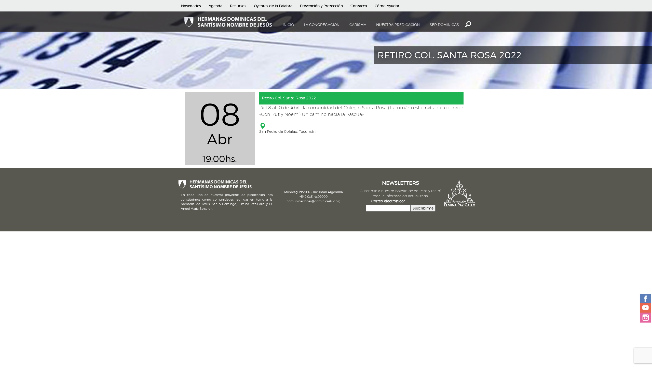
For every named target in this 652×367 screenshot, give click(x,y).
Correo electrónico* (388, 201)
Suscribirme (423, 208)
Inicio (288, 24)
